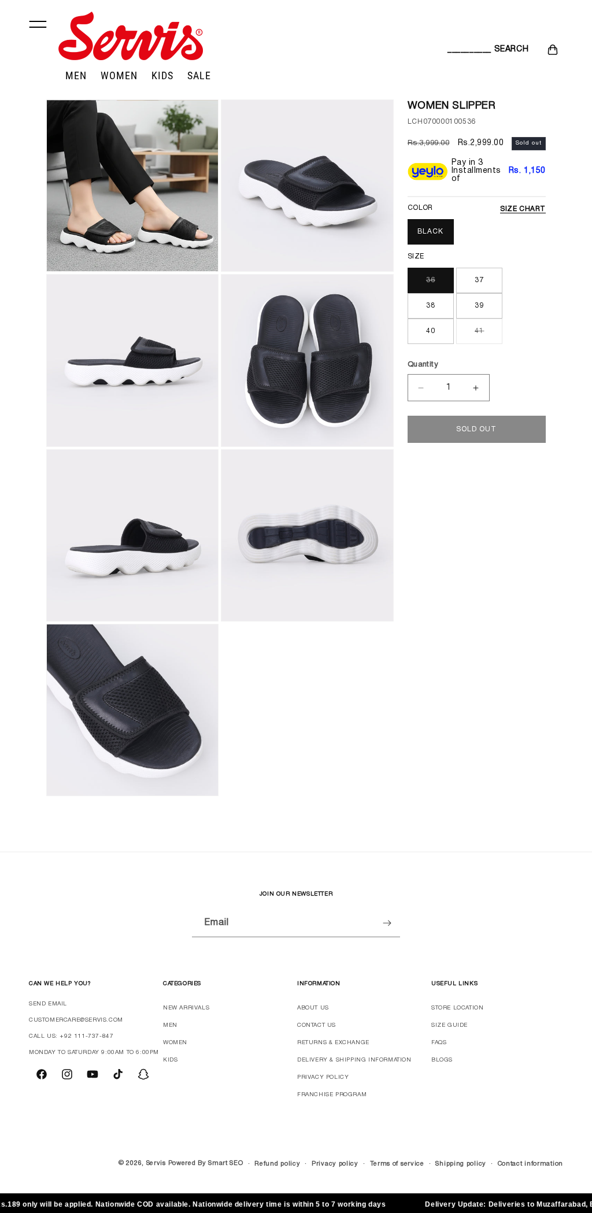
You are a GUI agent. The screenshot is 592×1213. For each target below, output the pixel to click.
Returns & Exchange (333, 1042)
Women (175, 1042)
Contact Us (316, 1025)
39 (479, 305)
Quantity (423, 364)
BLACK (430, 231)
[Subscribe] (386, 923)
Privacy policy (335, 1164)
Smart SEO (225, 1163)
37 (479, 280)
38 (430, 305)
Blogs (442, 1060)
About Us (313, 1008)
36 (430, 280)
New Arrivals (186, 1008)
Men (170, 1025)
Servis (156, 1163)
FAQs (438, 1042)
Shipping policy (460, 1164)
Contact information (530, 1164)
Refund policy (277, 1164)
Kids (170, 1060)
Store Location (457, 1008)
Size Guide (449, 1025)
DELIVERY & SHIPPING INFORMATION (354, 1060)
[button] (460, 49)
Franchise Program (332, 1094)
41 (479, 331)
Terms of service (397, 1164)
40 (430, 331)
